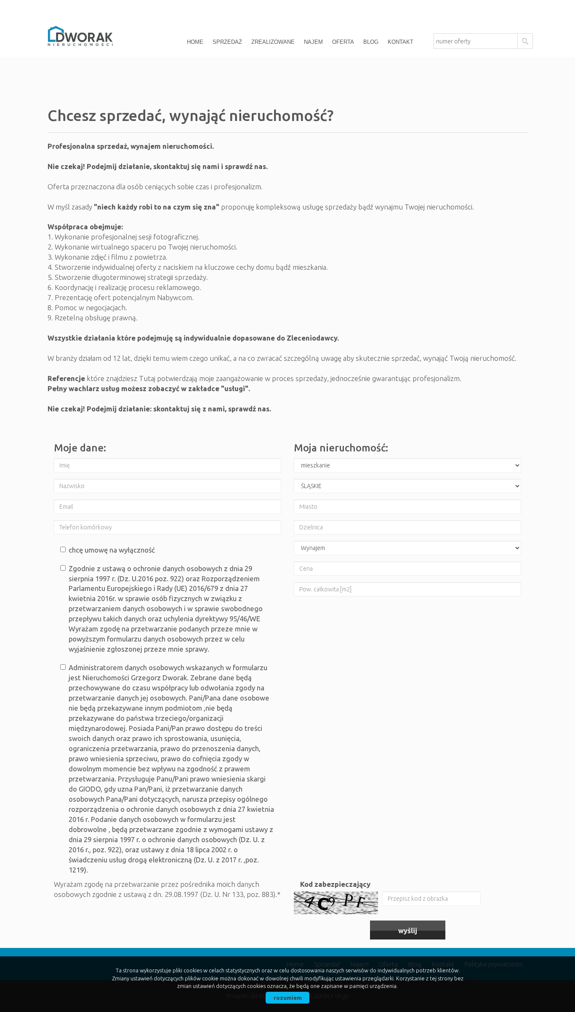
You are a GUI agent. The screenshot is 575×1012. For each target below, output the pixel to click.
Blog (370, 42)
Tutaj (148, 378)
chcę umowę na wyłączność (112, 550)
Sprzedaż (227, 42)
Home (195, 42)
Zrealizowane (273, 42)
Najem (313, 42)
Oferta (343, 42)
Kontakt (400, 42)
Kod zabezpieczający (335, 884)
